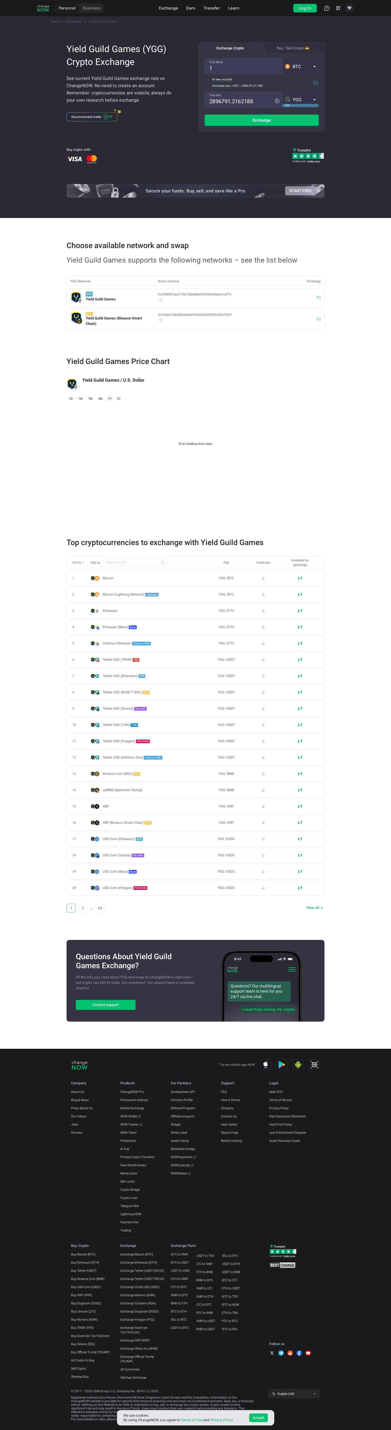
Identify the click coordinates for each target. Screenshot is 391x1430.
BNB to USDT (205, 1329)
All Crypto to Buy (82, 1360)
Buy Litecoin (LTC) (83, 1311)
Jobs (74, 1124)
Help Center (229, 1124)
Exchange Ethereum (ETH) (138, 1262)
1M (90, 398)
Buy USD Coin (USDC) (86, 1287)
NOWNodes (179, 1173)
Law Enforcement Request (287, 1132)
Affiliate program (182, 1116)
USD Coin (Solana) (123, 855)
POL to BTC (230, 1321)
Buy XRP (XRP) (81, 1295)
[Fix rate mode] (277, 100)
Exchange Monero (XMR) (137, 1295)
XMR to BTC (179, 1295)
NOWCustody (180, 1165)
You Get (215, 95)
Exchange (168, 8)
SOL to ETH (230, 1256)
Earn (190, 8)
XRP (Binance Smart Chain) (126, 823)
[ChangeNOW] (43, 8)
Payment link (129, 1222)
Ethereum (110, 611)
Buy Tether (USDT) (83, 1270)
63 (100, 908)
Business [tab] (92, 8)
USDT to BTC (180, 1327)
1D (71, 398)
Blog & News (80, 1100)
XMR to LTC (204, 1288)
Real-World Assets (133, 1165)
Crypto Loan (129, 1198)
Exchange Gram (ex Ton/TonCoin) (134, 1330)
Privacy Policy (279, 1108)
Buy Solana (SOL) (83, 1344)
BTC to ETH (179, 1311)
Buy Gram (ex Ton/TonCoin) (90, 1336)
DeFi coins (127, 1181)
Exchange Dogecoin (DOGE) (139, 1311)
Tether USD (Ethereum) (123, 676)
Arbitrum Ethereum (126, 643)
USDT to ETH (231, 1264)
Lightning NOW (130, 1214)
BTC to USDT (180, 1262)
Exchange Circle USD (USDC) (140, 1287)
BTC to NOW (230, 1304)
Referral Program (183, 1108)
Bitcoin (108, 578)
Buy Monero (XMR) (84, 1319)
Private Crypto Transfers (137, 1157)
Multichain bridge (183, 1149)
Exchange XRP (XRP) (135, 1340)
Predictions (128, 1141)
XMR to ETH (204, 1296)
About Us (77, 1092)
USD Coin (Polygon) (124, 888)
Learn (233, 8)
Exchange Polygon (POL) (137, 1319)
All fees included (222, 79)
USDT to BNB (231, 1272)
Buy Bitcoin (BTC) (83, 1254)
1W (80, 398)
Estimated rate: (221, 85)
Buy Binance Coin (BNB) (88, 1279)
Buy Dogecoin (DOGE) (86, 1303)
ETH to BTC (179, 1287)
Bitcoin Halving (231, 1141)
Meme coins (128, 1173)
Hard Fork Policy (280, 1124)
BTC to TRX (230, 1296)
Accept (258, 1418)
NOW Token (128, 1132)
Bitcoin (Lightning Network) (130, 594)
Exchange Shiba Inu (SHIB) (139, 1348)
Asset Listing (180, 1141)
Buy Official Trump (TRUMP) (90, 1352)
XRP (106, 806)
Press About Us (82, 1108)
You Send (216, 62)
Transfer (211, 8)
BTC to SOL (230, 1329)
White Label (179, 1132)
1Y (110, 398)
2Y (119, 398)
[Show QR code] (314, 1064)
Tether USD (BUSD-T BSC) (126, 692)
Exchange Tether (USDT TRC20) (142, 1279)
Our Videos (78, 1116)
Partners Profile (182, 1100)
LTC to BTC (204, 1304)
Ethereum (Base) (119, 627)
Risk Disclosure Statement (287, 1116)
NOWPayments (181, 1157)
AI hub (124, 1149)
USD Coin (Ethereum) (122, 839)
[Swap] (315, 83)
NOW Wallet (128, 1116)
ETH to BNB (204, 1272)
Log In (305, 8)
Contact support (106, 1005)
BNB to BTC (204, 1280)
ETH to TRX (230, 1313)
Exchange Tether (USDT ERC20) (142, 1270)
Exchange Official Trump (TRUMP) (137, 1359)
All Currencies (129, 1369)
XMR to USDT (205, 1321)
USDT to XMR (180, 1270)
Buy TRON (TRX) (82, 1327)
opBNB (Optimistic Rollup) (122, 790)
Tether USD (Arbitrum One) (132, 757)
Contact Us (229, 1116)
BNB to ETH (179, 1303)
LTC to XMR (204, 1264)
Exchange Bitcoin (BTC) (136, 1254)
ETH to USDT (231, 1288)
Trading (125, 1230)
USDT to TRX (205, 1256)
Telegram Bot (129, 1206)
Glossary (227, 1108)
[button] (300, 66)
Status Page (229, 1132)
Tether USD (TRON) (120, 660)
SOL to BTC (178, 1319)
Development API (183, 1092)
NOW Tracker (129, 1124)
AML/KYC (276, 1092)
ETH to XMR (179, 1279)
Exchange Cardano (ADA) (138, 1303)
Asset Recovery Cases (284, 1141)
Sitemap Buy (80, 1376)
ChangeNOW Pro (132, 1092)
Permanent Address (134, 1100)
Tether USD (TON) (120, 725)
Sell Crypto (78, 1368)
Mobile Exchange (132, 1108)
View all (312, 907)
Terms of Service (280, 1100)
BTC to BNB (204, 1313)
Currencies (73, 21)
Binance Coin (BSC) (121, 774)
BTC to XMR (179, 1254)
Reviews (77, 1132)
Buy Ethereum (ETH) (85, 1262)
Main (54, 21)
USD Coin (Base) (119, 871)
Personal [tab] (67, 8)
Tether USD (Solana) (124, 709)
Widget (176, 1124)
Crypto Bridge (130, 1189)
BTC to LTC (229, 1280)
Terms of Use (191, 1420)
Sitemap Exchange (133, 1377)
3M (100, 398)
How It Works (230, 1100)
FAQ (224, 1092)
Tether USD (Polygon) (126, 741)
